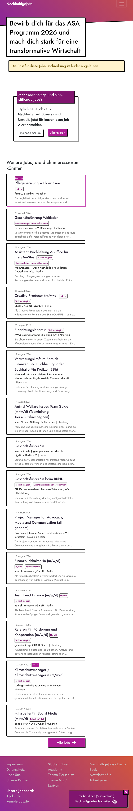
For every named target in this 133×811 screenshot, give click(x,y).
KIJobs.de (13, 796)
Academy (55, 769)
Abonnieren (57, 132)
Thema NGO (57, 780)
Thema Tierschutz (61, 774)
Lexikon (53, 785)
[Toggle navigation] (121, 3)
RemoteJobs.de (17, 801)
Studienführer (58, 764)
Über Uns (13, 774)
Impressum (14, 764)
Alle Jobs (64, 742)
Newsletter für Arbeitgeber (100, 777)
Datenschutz (15, 769)
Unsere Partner (17, 780)
